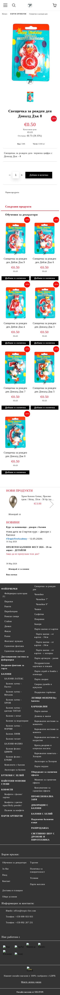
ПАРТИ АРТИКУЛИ (18, 14)
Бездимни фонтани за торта (12, 667)
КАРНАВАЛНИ (39, 706)
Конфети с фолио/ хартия (12, 796)
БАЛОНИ (6, 674)
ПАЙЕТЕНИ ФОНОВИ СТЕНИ (13, 782)
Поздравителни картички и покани (42, 664)
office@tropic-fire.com (25, 911)
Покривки (39, 619)
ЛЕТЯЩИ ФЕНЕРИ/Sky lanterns (44, 699)
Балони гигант (13, 739)
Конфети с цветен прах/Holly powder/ (12, 804)
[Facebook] (5, 928)
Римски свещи (11, 616)
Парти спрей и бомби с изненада (45, 673)
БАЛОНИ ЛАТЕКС (14, 679)
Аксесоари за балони (14, 770)
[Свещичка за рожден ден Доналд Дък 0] (15, 449)
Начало (4, 14)
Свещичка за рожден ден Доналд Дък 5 (44, 390)
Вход (4, 875)
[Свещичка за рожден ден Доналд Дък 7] (15, 385)
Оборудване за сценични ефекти (44, 773)
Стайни (8, 621)
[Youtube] (19, 928)
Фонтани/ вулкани (13, 641)
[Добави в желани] (54, 167)
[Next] (50, 504)
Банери (38, 624)
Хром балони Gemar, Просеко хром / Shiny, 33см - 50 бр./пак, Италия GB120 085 (37, 498)
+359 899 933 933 (24, 917)
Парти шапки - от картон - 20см (44, 643)
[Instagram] (12, 928)
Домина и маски (42, 716)
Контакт (6, 881)
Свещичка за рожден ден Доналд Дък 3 (44, 325)
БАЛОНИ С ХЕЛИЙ (42, 814)
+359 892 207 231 (24, 922)
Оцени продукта (12, 192)
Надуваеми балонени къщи (42, 821)
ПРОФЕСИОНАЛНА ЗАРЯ (42, 798)
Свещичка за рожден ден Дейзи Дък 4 (15, 325)
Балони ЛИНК (13, 734)
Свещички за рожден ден (38, 14)
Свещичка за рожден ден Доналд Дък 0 (15, 454)
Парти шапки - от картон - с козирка (44, 651)
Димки (7, 626)
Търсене (34, 862)
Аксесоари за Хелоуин (45, 761)
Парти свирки (41, 679)
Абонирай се (14, 514)
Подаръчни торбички (45, 692)
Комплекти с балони (14, 765)
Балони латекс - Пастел (13, 685)
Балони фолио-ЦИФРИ (12, 750)
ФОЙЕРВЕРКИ (9, 589)
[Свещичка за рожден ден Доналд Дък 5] (44, 385)
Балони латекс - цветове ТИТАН (13, 709)
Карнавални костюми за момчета (45, 730)
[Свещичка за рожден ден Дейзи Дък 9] (15, 255)
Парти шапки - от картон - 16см (44, 635)
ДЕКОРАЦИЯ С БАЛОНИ (39, 806)
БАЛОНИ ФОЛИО (13, 744)
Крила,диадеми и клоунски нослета (42, 747)
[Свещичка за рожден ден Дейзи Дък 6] (44, 255)
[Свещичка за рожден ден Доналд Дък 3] (44, 320)
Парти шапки (41, 711)
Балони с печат (13, 716)
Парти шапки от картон (46, 629)
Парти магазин (37, 884)
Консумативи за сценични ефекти (41, 789)
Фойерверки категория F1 (15, 595)
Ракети (7, 606)
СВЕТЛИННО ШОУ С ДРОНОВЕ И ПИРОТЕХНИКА (42, 836)
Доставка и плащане (12, 890)
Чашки (37, 609)
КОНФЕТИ (7, 789)
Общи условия (9, 897)
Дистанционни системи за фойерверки (15, 658)
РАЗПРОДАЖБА (40, 828)
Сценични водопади (14, 651)
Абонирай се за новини (18, 569)
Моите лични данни (31, 982)
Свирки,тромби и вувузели (42, 686)
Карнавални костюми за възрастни (45, 739)
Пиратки (8, 601)
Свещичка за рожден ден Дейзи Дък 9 (15, 260)
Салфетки (39, 614)
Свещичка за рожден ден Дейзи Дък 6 (44, 260)
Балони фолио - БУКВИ (13, 758)
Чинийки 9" (42, 604)
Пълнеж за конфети (14, 810)
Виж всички (11, 575)
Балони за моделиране (17, 721)
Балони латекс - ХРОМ (13, 701)
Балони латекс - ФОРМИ (13, 727)
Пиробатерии (11, 611)
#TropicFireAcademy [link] (16, 539)
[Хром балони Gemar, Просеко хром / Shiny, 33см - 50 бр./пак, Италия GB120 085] (13, 502)
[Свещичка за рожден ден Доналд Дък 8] (30, 86)
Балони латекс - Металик (13, 693)
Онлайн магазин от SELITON (30, 992)
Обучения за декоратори (21, 214)
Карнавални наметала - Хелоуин (45, 755)
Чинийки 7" (42, 599)
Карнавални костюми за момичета (45, 722)
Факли (7, 631)
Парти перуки (41, 766)
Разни (7, 636)
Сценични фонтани (14, 646)
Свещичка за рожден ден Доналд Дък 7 (15, 390)
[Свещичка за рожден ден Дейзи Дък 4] (15, 320)
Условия (34, 878)
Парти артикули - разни (46, 658)
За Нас (5, 869)
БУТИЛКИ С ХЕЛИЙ (12, 775)
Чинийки (39, 594)
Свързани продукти (18, 206)
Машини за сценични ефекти (44, 781)
